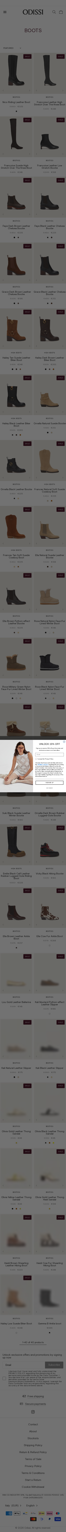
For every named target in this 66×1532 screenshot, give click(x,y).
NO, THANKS (49, 788)
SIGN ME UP (49, 782)
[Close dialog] (64, 742)
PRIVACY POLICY (43, 764)
